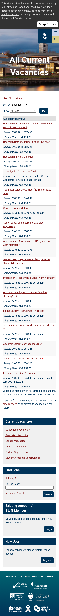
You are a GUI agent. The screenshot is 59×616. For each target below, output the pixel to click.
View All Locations (13, 98)
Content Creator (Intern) (16, 208)
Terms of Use (10, 576)
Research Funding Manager (18, 156)
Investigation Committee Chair (19, 171)
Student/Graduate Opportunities (22, 457)
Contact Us (21, 576)
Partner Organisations (17, 452)
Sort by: (7, 104)
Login (49, 529)
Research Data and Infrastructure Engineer (26, 142)
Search (48, 494)
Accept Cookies (47, 24)
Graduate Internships (16, 435)
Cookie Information (35, 576)
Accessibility (49, 576)
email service (10, 404)
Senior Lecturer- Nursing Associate (22, 358)
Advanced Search (15, 493)
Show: (6, 110)
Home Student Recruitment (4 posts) (23, 310)
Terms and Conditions (17, 7)
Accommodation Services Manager (22, 343)
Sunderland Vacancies (17, 429)
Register (47, 560)
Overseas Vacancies (16, 446)
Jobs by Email (13, 478)
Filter (43, 110)
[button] (55, 32)
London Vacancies (15, 440)
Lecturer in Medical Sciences (19, 373)
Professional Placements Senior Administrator (28, 277)
